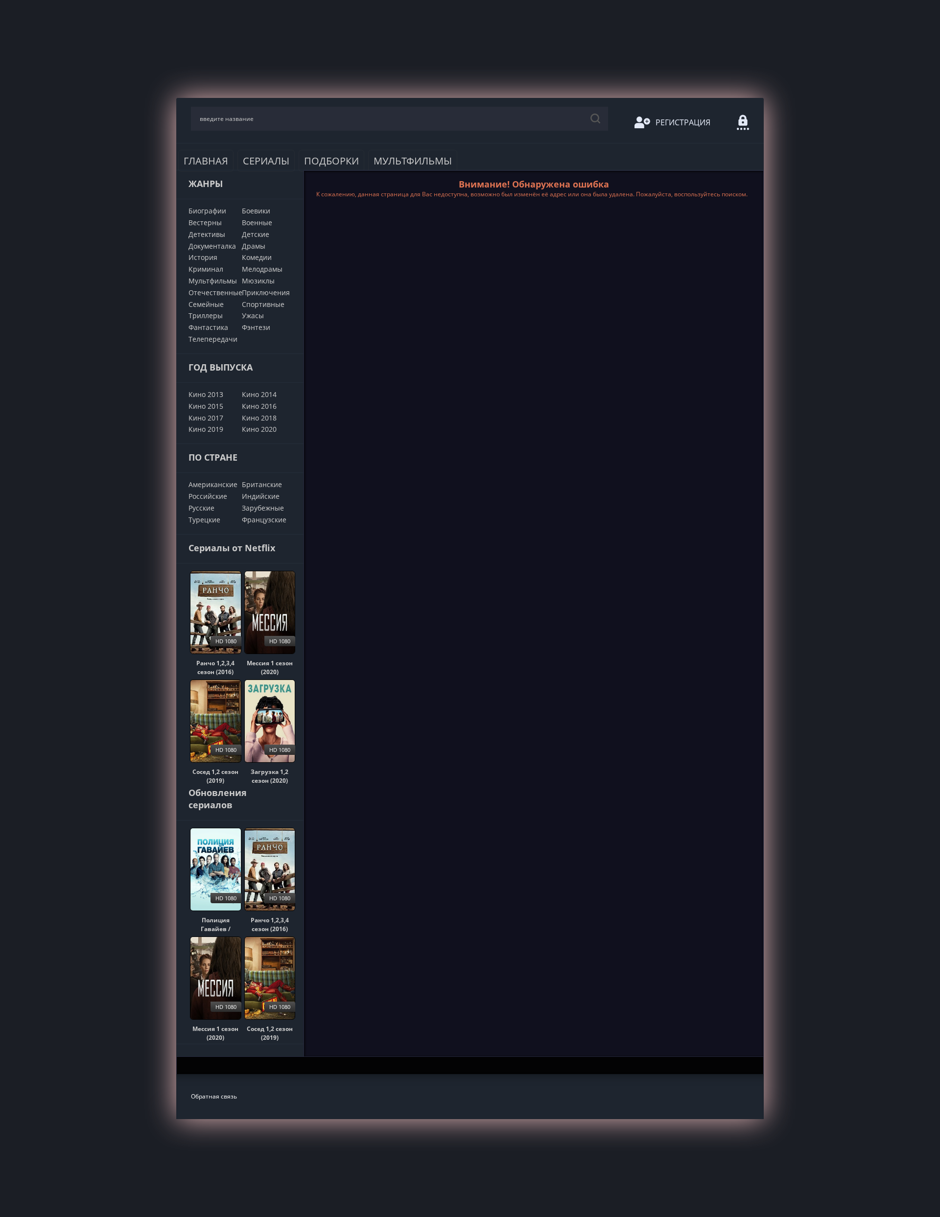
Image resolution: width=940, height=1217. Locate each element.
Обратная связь (214, 1096)
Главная (206, 160)
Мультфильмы (413, 160)
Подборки (331, 160)
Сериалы (266, 160)
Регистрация (683, 122)
